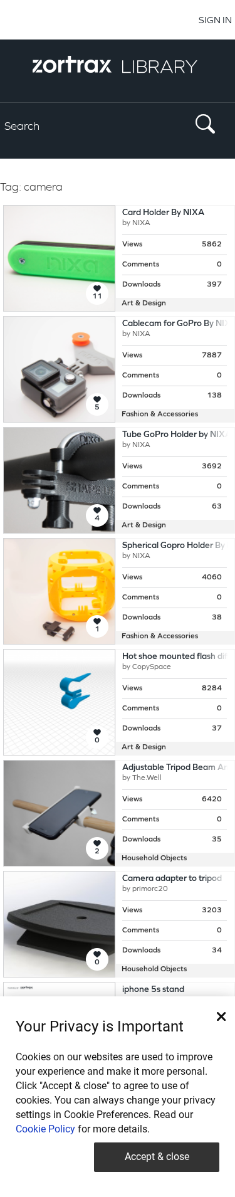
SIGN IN (215, 19)
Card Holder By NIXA (163, 213)
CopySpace (151, 667)
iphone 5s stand (153, 989)
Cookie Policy (45, 1129)
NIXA (141, 223)
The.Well (147, 778)
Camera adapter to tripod (172, 878)
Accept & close (157, 1157)
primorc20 (150, 889)
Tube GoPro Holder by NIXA (176, 435)
